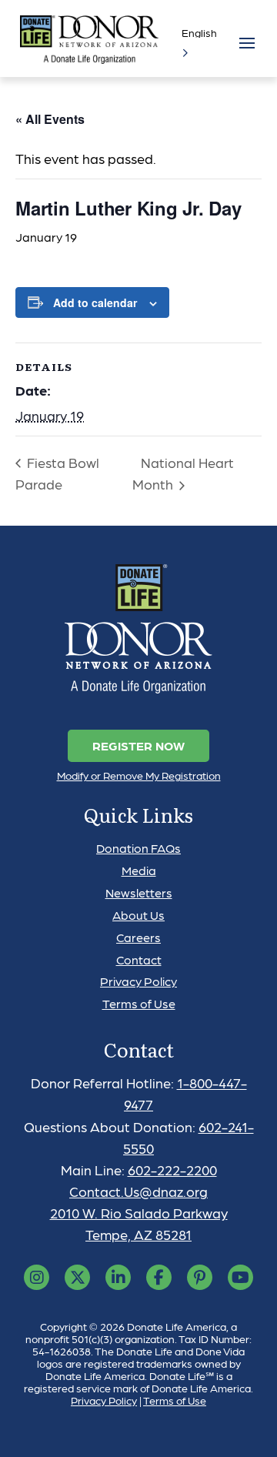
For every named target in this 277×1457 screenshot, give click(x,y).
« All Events (50, 119)
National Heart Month (183, 473)
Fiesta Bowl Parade (57, 473)
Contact (139, 959)
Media (139, 870)
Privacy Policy (138, 981)
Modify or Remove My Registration (139, 775)
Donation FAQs (138, 848)
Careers (138, 937)
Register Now (138, 745)
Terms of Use (138, 1003)
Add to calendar (95, 302)
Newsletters (138, 892)
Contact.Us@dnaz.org (138, 1191)
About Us (138, 915)
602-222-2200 (172, 1169)
